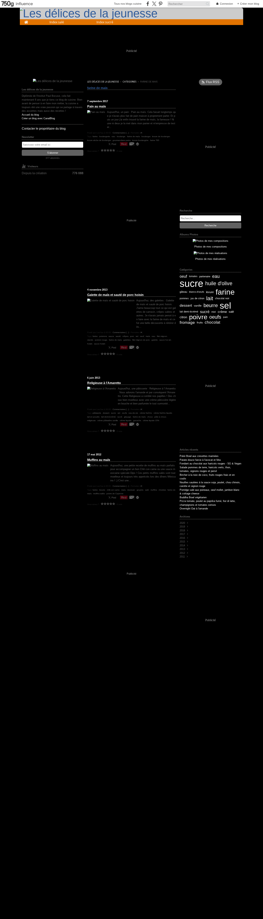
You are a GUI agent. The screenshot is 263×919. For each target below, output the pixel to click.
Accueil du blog (30, 114)
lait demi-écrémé (189, 312)
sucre (191, 283)
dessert (186, 305)
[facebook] (147, 4)
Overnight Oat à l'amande (194, 508)
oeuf (183, 276)
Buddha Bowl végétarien (193, 497)
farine (225, 292)
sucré (204, 312)
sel (225, 305)
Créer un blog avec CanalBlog (38, 118)
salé (231, 311)
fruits (200, 322)
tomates (193, 276)
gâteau (183, 292)
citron (183, 317)
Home (26, 21)
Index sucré (104, 22)
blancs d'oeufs (196, 292)
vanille (198, 305)
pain (225, 317)
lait (209, 298)
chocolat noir (222, 298)
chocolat (212, 322)
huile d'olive (218, 283)
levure (210, 292)
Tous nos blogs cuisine (128, 3)
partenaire (204, 276)
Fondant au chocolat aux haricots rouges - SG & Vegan (210, 463)
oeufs (215, 317)
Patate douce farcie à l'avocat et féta (200, 459)
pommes (184, 298)
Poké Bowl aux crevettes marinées (199, 456)
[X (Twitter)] (154, 4)
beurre (211, 305)
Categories (130, 81)
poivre (198, 317)
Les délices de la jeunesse (103, 81)
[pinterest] (160, 4)
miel (213, 312)
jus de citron (197, 298)
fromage (187, 322)
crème (222, 311)
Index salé (56, 22)
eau (216, 276)
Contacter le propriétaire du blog (44, 128)
